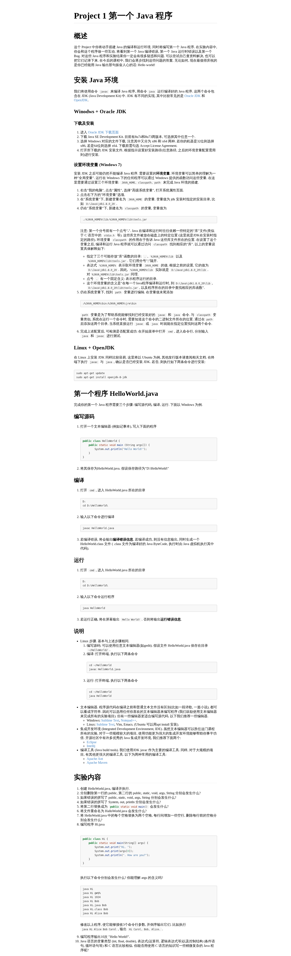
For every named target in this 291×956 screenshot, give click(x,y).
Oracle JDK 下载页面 (103, 132)
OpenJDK (81, 100)
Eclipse (92, 742)
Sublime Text (110, 720)
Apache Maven (97, 762)
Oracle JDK (192, 96)
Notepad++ (128, 720)
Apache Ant (95, 759)
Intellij (91, 746)
